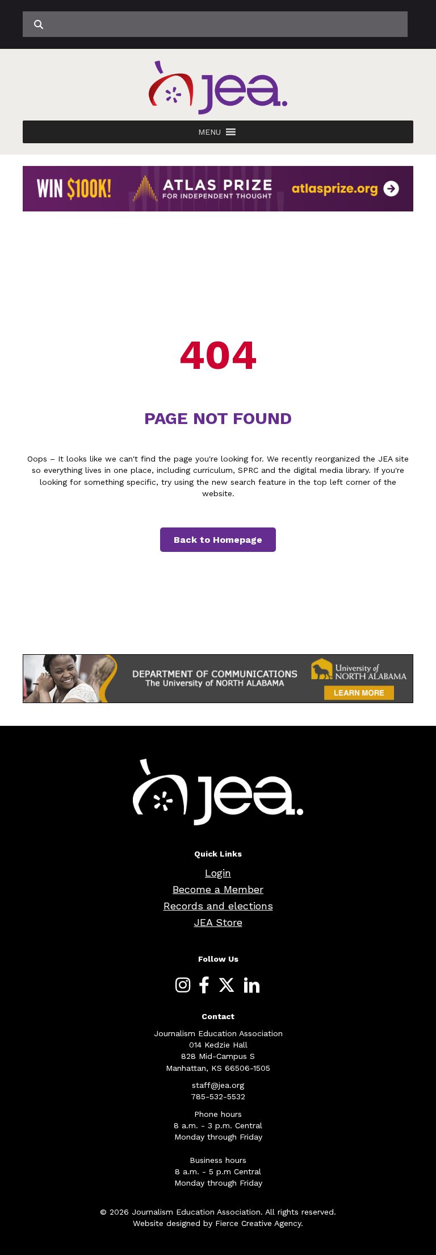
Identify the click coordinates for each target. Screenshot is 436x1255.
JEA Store (218, 922)
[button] (209, 131)
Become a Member (218, 889)
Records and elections (218, 906)
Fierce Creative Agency (258, 1223)
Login (218, 873)
